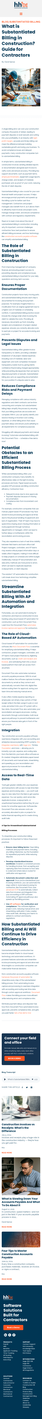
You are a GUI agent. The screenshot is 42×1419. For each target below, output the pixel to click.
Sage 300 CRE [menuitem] (28, 1361)
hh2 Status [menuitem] (27, 1353)
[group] (21, 1079)
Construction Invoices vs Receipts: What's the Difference (18, 1128)
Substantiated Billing (24, 21)
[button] (5, 1079)
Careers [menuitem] (26, 1400)
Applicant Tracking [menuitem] (10, 1351)
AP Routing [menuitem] (7, 1355)
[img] (32, 1079)
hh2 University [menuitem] (28, 1346)
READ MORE (7, 1153)
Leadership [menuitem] (27, 1405)
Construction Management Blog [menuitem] (30, 1395)
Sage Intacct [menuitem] (27, 1368)
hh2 (3, 1148)
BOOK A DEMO (14, 1058)
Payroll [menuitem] (5, 1344)
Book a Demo (13, 1327)
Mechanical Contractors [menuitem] (7, 1395)
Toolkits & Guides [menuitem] (29, 1383)
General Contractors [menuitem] (7, 1379)
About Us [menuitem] (26, 1403)
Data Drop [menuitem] (7, 1360)
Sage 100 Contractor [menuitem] (27, 1364)
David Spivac (7, 1222)
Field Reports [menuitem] (8, 1357)
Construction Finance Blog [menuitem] (28, 1390)
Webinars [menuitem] (26, 1398)
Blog (5, 21)
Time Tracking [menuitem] (8, 1353)
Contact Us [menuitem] (27, 1380)
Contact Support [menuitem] (29, 1344)
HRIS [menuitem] (4, 1346)
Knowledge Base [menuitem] (29, 1349)
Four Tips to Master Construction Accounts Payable (17, 1254)
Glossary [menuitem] (26, 1407)
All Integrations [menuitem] (28, 1370)
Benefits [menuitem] (6, 1349)
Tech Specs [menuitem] (27, 1351)
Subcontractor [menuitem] (8, 1383)
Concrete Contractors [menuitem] (7, 1386)
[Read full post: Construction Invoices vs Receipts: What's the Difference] (21, 1120)
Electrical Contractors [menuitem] (7, 1390)
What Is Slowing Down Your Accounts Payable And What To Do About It (21, 1202)
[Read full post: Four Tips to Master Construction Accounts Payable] (21, 1247)
